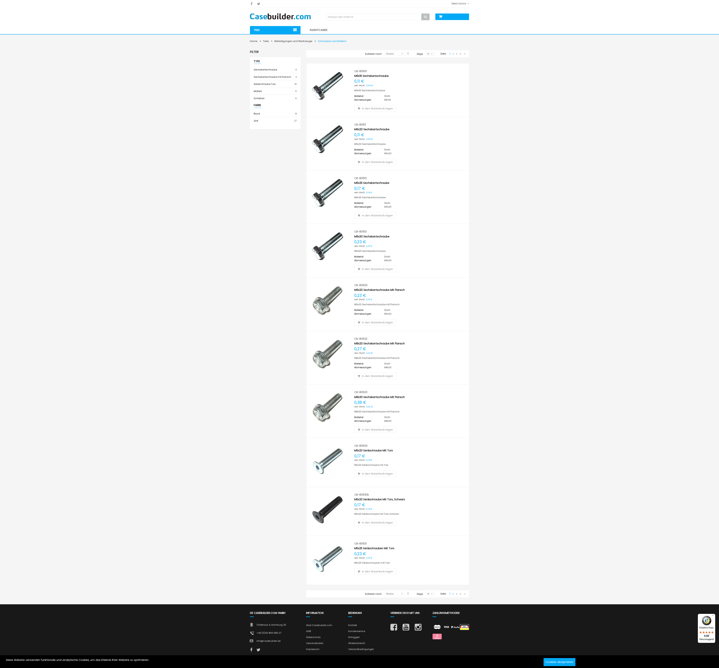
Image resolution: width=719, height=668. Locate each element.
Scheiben (275, 98)
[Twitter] (258, 3)
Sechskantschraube (275, 69)
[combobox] (378, 17)
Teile (266, 41)
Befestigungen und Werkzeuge (293, 41)
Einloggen (354, 637)
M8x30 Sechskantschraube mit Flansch (379, 397)
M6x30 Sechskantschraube (371, 236)
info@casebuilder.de (268, 641)
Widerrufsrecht (356, 643)
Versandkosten (314, 643)
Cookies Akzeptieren (560, 662)
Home (253, 41)
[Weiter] (465, 54)
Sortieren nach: (373, 53)
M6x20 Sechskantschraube (371, 129)
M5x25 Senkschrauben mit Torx (374, 548)
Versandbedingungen (361, 649)
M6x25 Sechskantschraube (371, 183)
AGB (308, 631)
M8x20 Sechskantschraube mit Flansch (379, 343)
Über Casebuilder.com (319, 625)
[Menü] (713, 616)
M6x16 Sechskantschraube (371, 76)
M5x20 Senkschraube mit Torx (373, 450)
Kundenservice (356, 631)
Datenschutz (313, 637)
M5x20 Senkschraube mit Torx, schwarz (379, 499)
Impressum (312, 649)
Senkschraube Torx (275, 84)
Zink (275, 120)
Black (275, 113)
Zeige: (420, 53)
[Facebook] (251, 3)
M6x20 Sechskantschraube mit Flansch (379, 290)
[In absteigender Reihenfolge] (408, 53)
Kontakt (352, 625)
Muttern (275, 91)
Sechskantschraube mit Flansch (275, 77)
